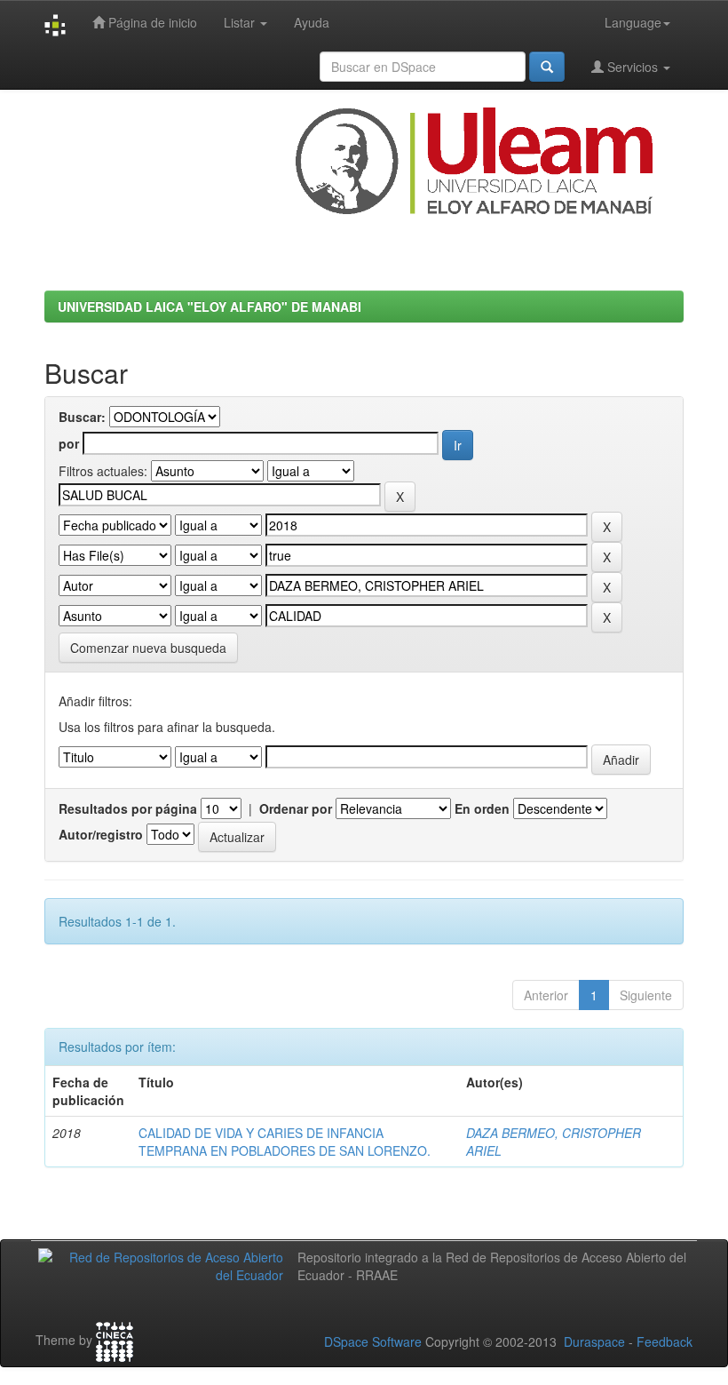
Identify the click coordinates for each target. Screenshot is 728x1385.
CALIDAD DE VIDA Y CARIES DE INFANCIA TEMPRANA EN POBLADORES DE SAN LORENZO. (284, 1141)
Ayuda (311, 22)
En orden (482, 808)
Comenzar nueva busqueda (148, 648)
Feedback (664, 1341)
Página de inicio (151, 22)
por (69, 443)
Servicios (632, 67)
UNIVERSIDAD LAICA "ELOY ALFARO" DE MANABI (209, 306)
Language (633, 22)
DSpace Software (373, 1341)
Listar (241, 22)
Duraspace (594, 1341)
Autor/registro (101, 834)
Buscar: (82, 417)
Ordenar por (295, 808)
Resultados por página (128, 808)
